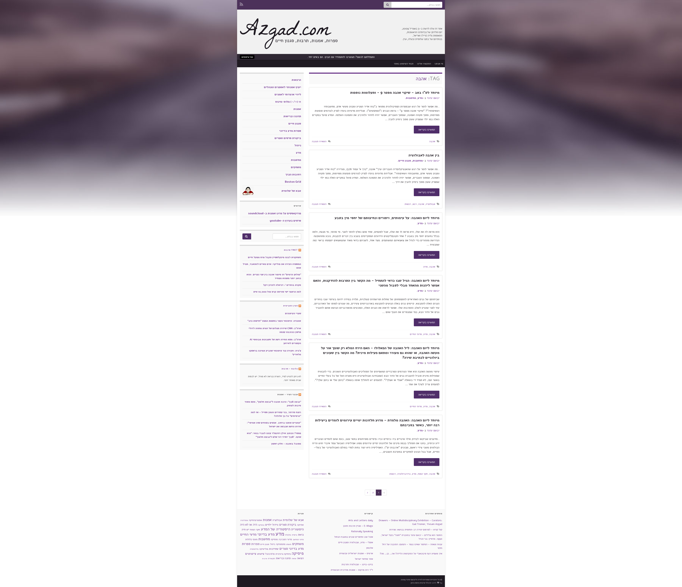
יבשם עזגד (433, 98)
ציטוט (260, 554)
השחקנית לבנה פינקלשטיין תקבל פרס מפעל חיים (274, 257)
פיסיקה (298, 553)
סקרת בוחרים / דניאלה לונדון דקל (282, 285)
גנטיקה (261, 524)
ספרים (283, 548)
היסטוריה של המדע (275, 529)
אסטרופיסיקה (255, 520)
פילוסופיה (254, 549)
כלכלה (288, 534)
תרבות (264, 558)
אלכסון (369, 548)
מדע (420, 98)
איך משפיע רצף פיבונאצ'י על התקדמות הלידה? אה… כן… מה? (411, 553)
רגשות (408, 204)
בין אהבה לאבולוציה (423, 155)
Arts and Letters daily (360, 520)
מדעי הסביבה (285, 539)
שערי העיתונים (293, 313)
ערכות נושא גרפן (418, 582)
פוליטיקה (263, 549)
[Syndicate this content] (300, 250)
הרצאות (296, 80)
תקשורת (271, 558)
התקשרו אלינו (424, 63)
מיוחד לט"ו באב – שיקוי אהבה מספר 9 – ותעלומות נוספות (394, 92)
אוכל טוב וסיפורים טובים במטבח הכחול (353, 537)
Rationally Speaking (362, 531)
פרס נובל (270, 554)
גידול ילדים (271, 525)
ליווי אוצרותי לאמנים (288, 94)
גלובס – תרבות (290, 368)
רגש (415, 204)
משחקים (296, 167)
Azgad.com (285, 32)
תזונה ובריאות (292, 116)
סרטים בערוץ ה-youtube (285, 221)
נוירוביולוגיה (403, 474)
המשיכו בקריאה (426, 129)
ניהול (297, 145)
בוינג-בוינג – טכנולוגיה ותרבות (357, 564)
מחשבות (411, 98)
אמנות (297, 109)
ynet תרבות (291, 250)
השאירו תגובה (319, 141)
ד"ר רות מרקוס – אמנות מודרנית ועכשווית (352, 570)
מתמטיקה (280, 544)
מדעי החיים (416, 334)
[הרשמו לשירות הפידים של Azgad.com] (241, 4)
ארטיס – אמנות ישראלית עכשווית (356, 553)
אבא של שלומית (291, 191)
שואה (294, 558)
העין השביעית (290, 305)
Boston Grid (293, 182)
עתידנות (273, 549)
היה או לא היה (248, 525)
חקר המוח (423, 474)
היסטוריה (297, 529)
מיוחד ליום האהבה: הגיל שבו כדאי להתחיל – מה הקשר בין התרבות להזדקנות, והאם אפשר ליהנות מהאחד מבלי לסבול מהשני (376, 283)
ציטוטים (250, 553)
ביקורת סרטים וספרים (288, 138)
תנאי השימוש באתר (403, 63)
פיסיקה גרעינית (283, 554)
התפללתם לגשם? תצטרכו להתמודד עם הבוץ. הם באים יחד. (341, 57)
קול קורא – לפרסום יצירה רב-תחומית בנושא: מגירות (415, 529)
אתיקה (300, 524)
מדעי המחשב (298, 539)
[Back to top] (8, 579)
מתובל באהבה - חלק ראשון (286, 443)
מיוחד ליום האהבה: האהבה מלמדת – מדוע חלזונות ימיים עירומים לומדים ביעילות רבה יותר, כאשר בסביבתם (377, 422)
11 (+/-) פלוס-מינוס (288, 102)
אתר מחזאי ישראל (364, 559)
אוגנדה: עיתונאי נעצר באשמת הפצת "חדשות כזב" (274, 321)
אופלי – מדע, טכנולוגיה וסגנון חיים (355, 542)
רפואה (300, 558)
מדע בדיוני (266, 534)
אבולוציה (430, 204)
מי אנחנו (439, 63)
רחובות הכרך (293, 174)
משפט (288, 544)
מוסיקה (274, 539)
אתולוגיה (244, 520)
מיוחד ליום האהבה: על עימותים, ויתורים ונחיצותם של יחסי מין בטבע (387, 217)
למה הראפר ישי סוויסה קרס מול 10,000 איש (277, 291)
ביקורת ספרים (287, 525)
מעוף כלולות (251, 539)
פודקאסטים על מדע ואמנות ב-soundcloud (274, 213)
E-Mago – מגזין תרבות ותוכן (358, 526)
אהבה (432, 141)
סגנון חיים (404, 161)
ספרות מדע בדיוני (290, 131)
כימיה (294, 534)
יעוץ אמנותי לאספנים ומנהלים (282, 87)
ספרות (255, 544)
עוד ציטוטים (247, 57)
